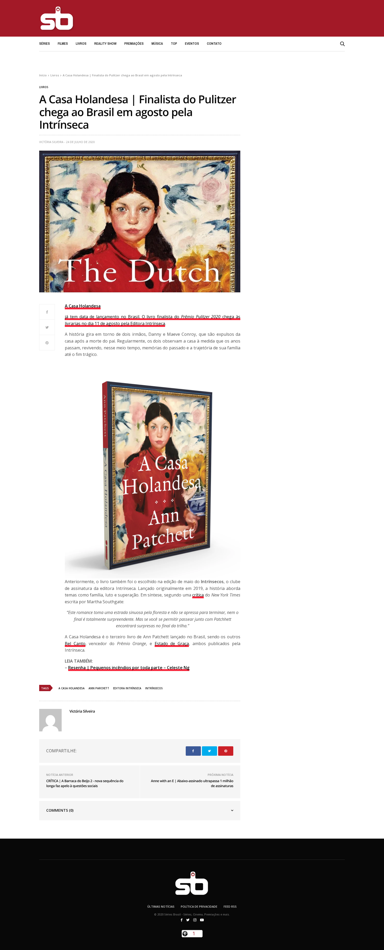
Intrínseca (155, 323)
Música (157, 43)
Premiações (134, 43)
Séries (44, 43)
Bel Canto (75, 643)
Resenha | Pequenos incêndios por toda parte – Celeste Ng (128, 667)
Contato (214, 43)
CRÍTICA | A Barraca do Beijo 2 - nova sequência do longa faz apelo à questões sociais (84, 783)
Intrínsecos (154, 688)
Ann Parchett (99, 688)
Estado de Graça (172, 643)
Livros (81, 43)
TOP (174, 43)
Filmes (63, 43)
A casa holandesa (72, 688)
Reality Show (105, 43)
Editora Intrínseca (127, 688)
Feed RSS (230, 906)
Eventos (192, 43)
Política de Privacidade (199, 906)
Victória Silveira (51, 142)
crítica (198, 595)
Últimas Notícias (160, 906)
